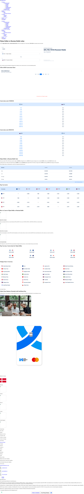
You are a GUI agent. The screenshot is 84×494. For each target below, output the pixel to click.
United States (8, 8)
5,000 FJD (21, 124)
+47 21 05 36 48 (4, 474)
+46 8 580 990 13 (4, 471)
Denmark (7, 3)
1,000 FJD (21, 121)
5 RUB (21, 138)
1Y (48, 74)
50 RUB (21, 143)
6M (45, 74)
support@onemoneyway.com (4, 465)
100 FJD (21, 116)
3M (43, 74)
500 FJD (21, 119)
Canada (7, 6)
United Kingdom (8, 7)
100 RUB (21, 145)
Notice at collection (36, 492)
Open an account (2, 442)
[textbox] (21, 54)
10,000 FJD (21, 126)
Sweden (7, 4)
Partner (5, 35)
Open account (4, 18)
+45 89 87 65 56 (4, 467)
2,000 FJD (21, 123)
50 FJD (21, 114)
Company (3, 14)
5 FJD (21, 109)
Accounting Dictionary (7, 13)
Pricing (3, 10)
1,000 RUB (21, 150)
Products (3, 21)
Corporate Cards (6, 28)
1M (40, 74)
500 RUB (20, 148)
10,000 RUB (21, 155)
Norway (7, 5)
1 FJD (21, 107)
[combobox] (21, 54)
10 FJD (21, 111)
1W (38, 74)
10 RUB (21, 140)
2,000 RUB (21, 152)
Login (3, 17)
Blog (4, 12)
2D (35, 74)
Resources (3, 11)
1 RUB (21, 136)
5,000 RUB (21, 153)
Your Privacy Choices (45, 492)
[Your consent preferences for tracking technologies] (2, 492)
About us (5, 15)
